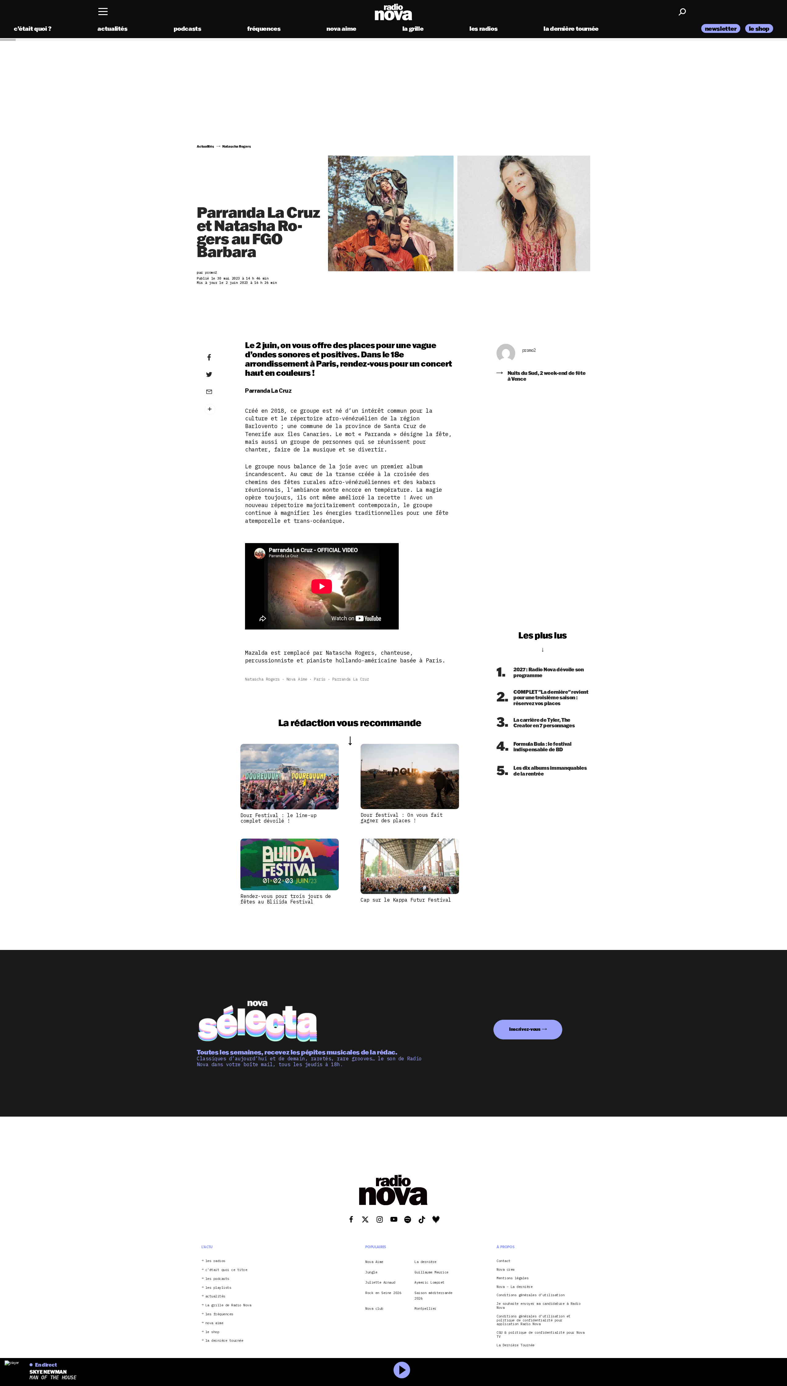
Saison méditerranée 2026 (433, 1296)
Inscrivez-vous (524, 1029)
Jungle (371, 1272)
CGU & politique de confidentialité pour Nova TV (540, 1335)
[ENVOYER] (218, 391)
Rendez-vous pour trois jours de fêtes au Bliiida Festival (285, 899)
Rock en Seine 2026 (383, 1293)
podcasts (187, 28)
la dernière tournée (571, 28)
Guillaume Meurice (431, 1272)
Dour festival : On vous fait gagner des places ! (401, 818)
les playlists (218, 1288)
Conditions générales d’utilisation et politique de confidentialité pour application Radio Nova (533, 1320)
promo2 (529, 350)
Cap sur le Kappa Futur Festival (406, 900)
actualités (112, 28)
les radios (483, 28)
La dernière (425, 1262)
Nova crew (505, 1270)
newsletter (721, 28)
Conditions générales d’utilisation (530, 1295)
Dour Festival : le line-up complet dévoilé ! (278, 818)
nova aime (341, 28)
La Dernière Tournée (515, 1345)
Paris (320, 679)
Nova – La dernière (514, 1287)
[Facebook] (218, 357)
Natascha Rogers (262, 679)
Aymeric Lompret (429, 1282)
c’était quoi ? (33, 28)
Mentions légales (512, 1278)
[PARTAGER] (218, 374)
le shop (759, 28)
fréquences (263, 28)
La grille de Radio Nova (228, 1305)
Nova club (374, 1308)
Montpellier (425, 1308)
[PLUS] (218, 409)
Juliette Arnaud (380, 1282)
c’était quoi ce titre (226, 1270)
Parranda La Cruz (350, 679)
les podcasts (217, 1279)
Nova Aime (297, 679)
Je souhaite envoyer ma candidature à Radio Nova (538, 1306)
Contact (503, 1261)
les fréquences (219, 1314)
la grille (413, 28)
